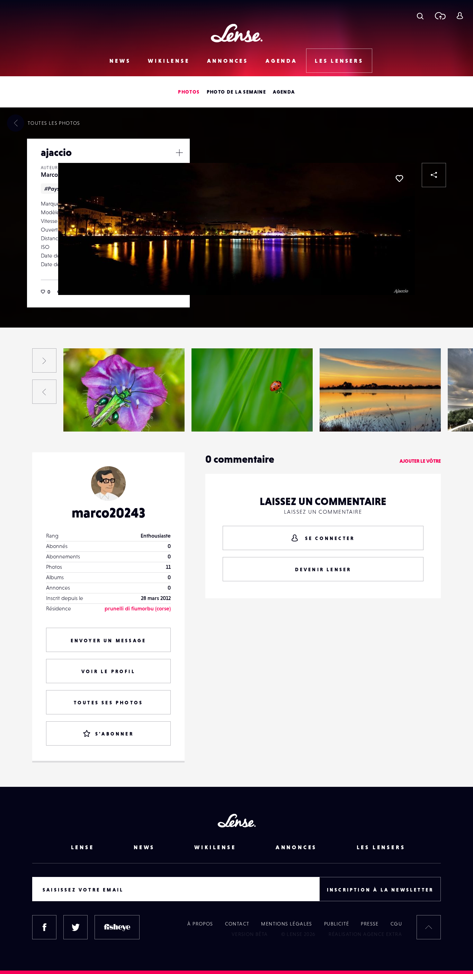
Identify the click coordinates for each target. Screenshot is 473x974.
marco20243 (108, 513)
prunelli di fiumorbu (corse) (138, 608)
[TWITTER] (75, 927)
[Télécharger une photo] (440, 15)
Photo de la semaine (236, 92)
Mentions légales (286, 924)
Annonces (227, 61)
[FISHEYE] (117, 927)
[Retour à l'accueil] (236, 33)
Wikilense (168, 61)
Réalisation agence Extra (365, 934)
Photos (188, 92)
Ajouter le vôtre (420, 461)
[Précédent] (44, 392)
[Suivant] (44, 360)
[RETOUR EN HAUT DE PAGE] (429, 927)
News (120, 61)
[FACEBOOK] (44, 927)
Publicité (336, 924)
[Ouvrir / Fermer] (179, 152)
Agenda (281, 61)
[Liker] (399, 178)
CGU (396, 924)
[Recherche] (420, 15)
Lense (82, 847)
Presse (369, 924)
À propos (200, 924)
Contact (237, 924)
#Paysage (56, 188)
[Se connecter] (460, 15)
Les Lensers (339, 61)
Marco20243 (57, 174)
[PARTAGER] (434, 175)
